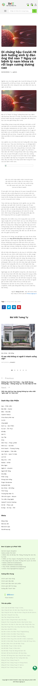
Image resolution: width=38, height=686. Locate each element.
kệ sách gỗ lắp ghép (20, 653)
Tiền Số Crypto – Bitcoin (8, 496)
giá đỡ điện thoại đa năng (9, 650)
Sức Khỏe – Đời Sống (7, 488)
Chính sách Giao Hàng (8, 578)
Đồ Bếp (3, 431)
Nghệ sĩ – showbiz (6, 468)
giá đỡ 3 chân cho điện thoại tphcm (12, 634)
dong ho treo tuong (7, 622)
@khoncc (10, 595)
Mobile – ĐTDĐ (5, 462)
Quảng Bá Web (5, 485)
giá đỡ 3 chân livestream (25, 638)
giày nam (4, 629)
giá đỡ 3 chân (12, 629)
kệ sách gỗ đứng (6, 655)
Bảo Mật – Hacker (6, 409)
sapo (28, 655)
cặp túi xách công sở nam (9, 619)
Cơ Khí (3, 420)
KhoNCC (12, 362)
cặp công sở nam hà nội (9, 610)
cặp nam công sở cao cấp (9, 615)
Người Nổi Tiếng (6, 471)
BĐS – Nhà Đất (5, 411)
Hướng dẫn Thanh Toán (8, 588)
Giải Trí (3, 434)
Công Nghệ (4, 423)
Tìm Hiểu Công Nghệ (7, 499)
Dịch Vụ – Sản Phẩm (7, 426)
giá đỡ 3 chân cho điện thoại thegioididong (15, 631)
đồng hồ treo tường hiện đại (19, 658)
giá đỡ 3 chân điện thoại (9, 641)
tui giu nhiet (5, 658)
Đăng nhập (4, 521)
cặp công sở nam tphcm (25, 610)
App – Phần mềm (6, 406)
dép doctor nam (26, 622)
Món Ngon (4, 465)
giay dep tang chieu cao (9, 627)
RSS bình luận (5, 526)
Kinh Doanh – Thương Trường (10, 448)
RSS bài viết (5, 523)
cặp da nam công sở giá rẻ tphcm (25, 612)
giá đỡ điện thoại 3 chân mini (10, 648)
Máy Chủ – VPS (6, 459)
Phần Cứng (4, 476)
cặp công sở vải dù (7, 612)
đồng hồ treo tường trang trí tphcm (12, 665)
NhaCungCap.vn (32, 293)
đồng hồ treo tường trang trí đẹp (11, 667)
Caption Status (6, 414)
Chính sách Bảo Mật (7, 581)
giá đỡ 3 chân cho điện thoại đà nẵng (13, 636)
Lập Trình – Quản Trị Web (9, 454)
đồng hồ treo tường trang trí (10, 660)
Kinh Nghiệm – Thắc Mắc (9, 451)
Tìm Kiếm (34, 11)
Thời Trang (4, 491)
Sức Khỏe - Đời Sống (7, 353)
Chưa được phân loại (7, 417)
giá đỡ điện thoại (18, 643)
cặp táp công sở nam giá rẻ (10, 617)
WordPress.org (5, 529)
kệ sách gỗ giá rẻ (7, 653)
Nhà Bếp (3, 474)
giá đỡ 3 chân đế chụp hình (26, 641)
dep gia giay (22, 619)
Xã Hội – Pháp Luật (7, 505)
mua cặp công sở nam (19, 655)
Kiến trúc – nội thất (7, 445)
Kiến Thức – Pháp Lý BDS (9, 442)
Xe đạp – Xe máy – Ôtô (8, 507)
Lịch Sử (3, 457)
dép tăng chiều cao (28, 624)
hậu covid (17, 301)
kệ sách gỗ (21, 650)
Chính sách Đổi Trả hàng (8, 586)
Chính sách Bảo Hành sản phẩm (11, 583)
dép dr (13, 624)
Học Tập (3, 437)
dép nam (18, 624)
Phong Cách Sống (6, 479)
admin (15, 72)
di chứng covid (9, 301)
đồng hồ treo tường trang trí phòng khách (14, 662)
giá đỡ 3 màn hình (7, 643)
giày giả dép (30, 627)
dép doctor (17, 622)
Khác (2, 440)
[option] (19, 343)
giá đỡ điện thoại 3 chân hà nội (11, 646)
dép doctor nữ (5, 624)
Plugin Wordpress (6, 482)
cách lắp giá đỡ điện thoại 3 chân (12, 607)
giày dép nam (21, 627)
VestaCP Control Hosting (8, 502)
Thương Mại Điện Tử (7, 493)
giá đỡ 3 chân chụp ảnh (9, 638)
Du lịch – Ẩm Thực (7, 428)
